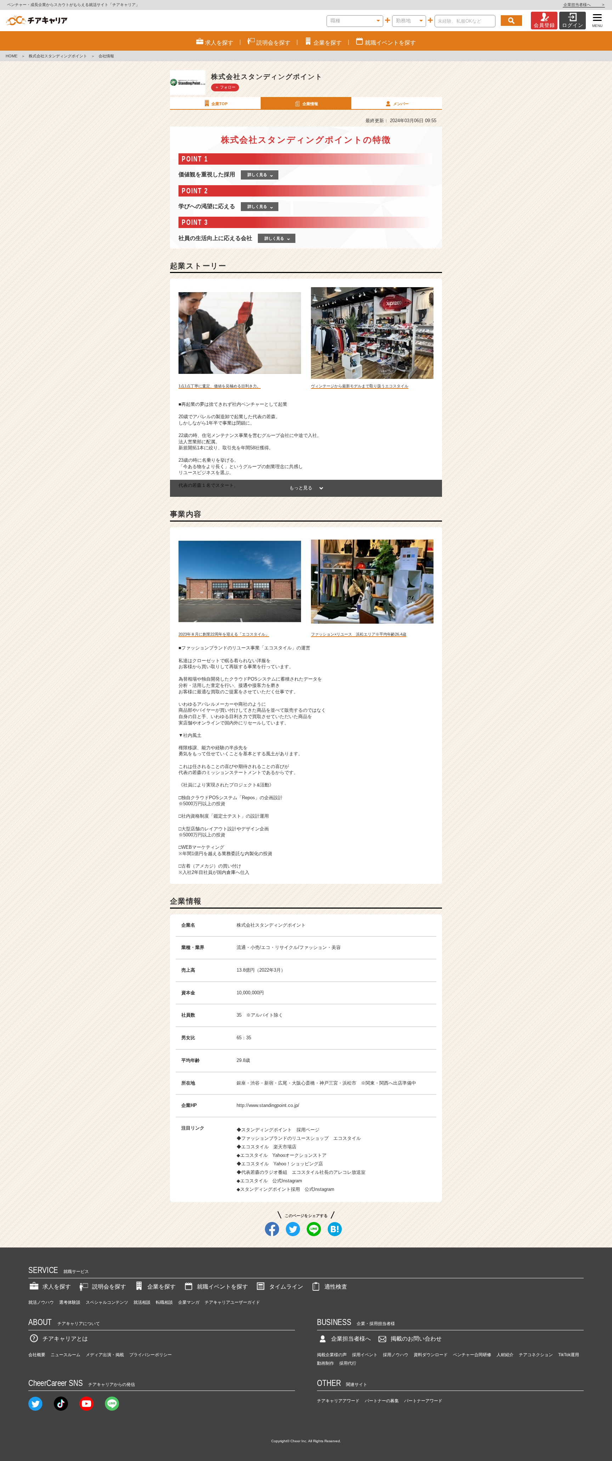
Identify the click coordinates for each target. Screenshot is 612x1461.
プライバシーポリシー (150, 1354)
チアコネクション (536, 1354)
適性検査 (335, 1287)
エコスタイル (347, 1138)
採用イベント (365, 1354)
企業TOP (219, 104)
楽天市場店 (284, 1146)
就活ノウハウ (41, 1302)
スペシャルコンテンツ (107, 1302)
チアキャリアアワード (338, 1400)
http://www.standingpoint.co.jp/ (268, 1105)
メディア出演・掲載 (105, 1354)
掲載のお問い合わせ (416, 1339)
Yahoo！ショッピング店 (298, 1163)
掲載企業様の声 (332, 1354)
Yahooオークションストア (299, 1155)
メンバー (401, 104)
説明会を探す (109, 1287)
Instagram (292, 1180)
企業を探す (161, 1287)
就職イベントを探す (222, 1287)
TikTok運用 (568, 1354)
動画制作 (325, 1363)
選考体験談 (69, 1302)
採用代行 (347, 1363)
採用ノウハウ (395, 1354)
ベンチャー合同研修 (472, 1354)
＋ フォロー (225, 87)
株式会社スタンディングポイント (58, 56)
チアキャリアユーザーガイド (232, 1302)
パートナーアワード (423, 1400)
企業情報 (310, 104)
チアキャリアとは (65, 1339)
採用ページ (307, 1129)
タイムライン (286, 1287)
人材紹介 (505, 1354)
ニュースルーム (65, 1354)
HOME (11, 56)
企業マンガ (188, 1302)
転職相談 (164, 1302)
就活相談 (142, 1302)
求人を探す (56, 1287)
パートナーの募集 (382, 1400)
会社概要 (36, 1354)
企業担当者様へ (583, 4)
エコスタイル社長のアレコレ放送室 (329, 1172)
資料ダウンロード (431, 1354)
